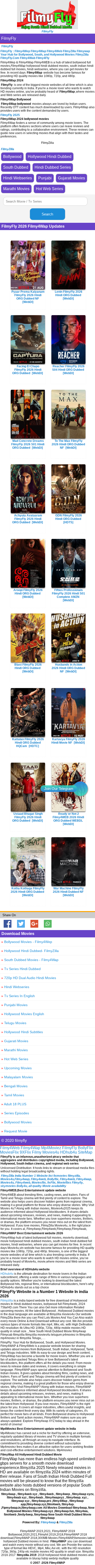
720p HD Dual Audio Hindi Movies (28, 978)
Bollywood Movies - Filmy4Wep (26, 942)
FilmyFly (8, 38)
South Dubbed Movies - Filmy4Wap (29, 960)
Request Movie (14, 1131)
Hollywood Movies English (22, 1014)
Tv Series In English (18, 996)
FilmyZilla (66, 1522)
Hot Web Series (14, 1059)
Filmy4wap (48, 1522)
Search (47, 214)
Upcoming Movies (16, 1068)
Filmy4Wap (30, 1148)
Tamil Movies (12, 1095)
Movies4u (50, 1152)
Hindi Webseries (15, 987)
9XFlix (25, 1152)
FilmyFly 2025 (10, 115)
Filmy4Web (10, 1148)
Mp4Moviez (51, 1148)
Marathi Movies (14, 1050)
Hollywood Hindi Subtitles (22, 1032)
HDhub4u (68, 1152)
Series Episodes (15, 1113)
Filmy (36, 1152)
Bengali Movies (14, 1086)
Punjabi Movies (14, 1005)
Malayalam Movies (17, 1077)
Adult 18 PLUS (13, 1104)
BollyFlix (85, 1148)
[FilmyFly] (47, 28)
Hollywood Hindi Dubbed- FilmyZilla (30, 951)
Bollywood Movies (16, 1122)
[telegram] (80, 788)
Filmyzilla (6, 1300)
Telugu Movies (13, 1023)
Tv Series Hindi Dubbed (21, 969)
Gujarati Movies (14, 1041)
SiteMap (85, 1152)
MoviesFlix (9, 1152)
